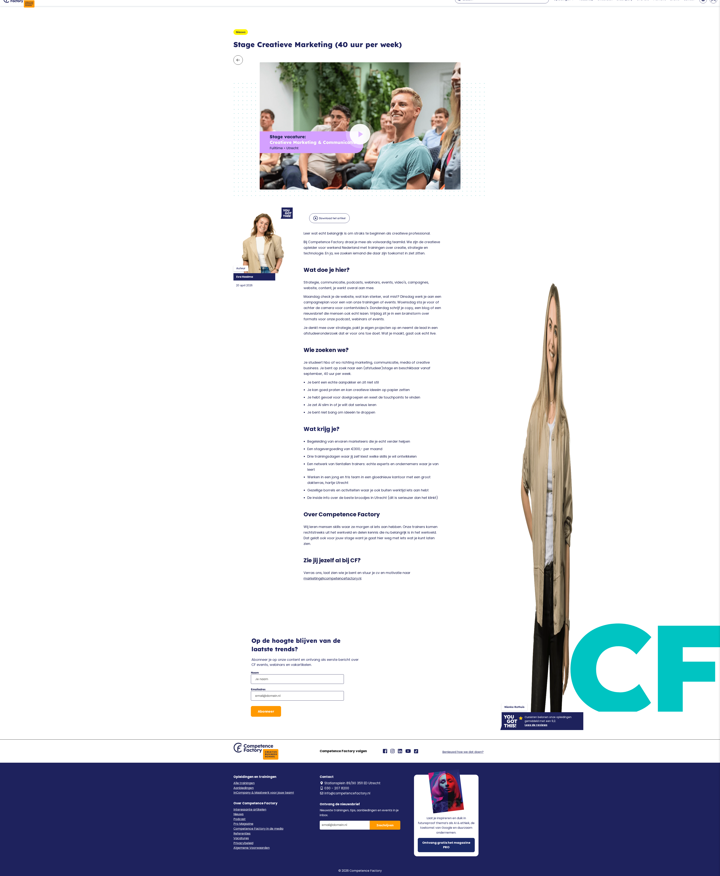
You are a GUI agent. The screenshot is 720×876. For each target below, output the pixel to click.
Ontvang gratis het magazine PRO (446, 845)
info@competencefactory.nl (347, 793)
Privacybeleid (243, 843)
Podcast (239, 819)
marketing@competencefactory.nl (332, 578)
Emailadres (258, 689)
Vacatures (241, 838)
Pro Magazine (243, 824)
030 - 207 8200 (336, 788)
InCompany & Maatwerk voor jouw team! (263, 792)
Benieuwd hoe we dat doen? (463, 752)
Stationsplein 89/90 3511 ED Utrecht (352, 783)
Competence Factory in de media (258, 828)
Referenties (241, 833)
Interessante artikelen (249, 809)
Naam (255, 672)
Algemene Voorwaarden (251, 848)
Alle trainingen (244, 783)
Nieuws (238, 814)
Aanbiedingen (243, 788)
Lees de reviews (536, 725)
